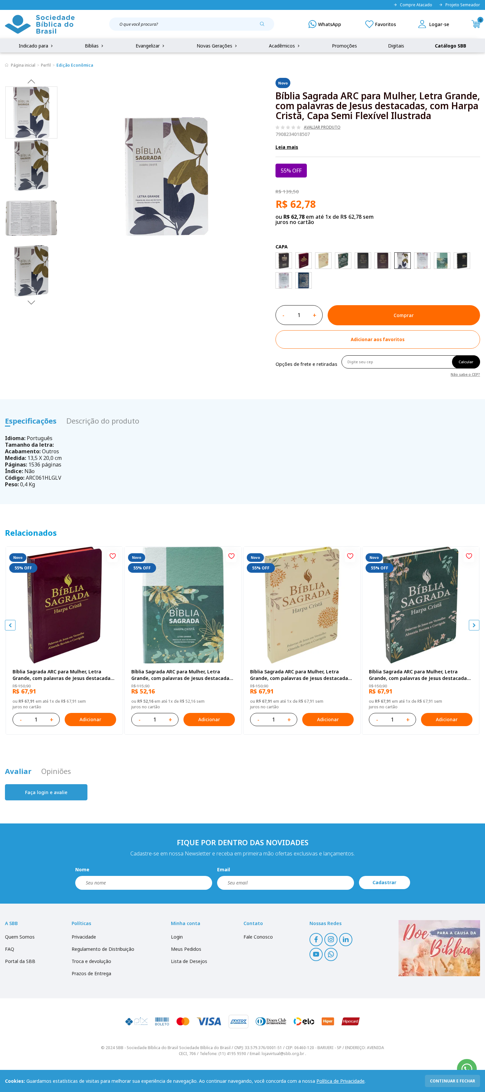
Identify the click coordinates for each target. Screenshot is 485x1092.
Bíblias (92, 46)
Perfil (46, 65)
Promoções (344, 46)
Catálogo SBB (450, 46)
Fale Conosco (258, 937)
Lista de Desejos (189, 961)
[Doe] (439, 948)
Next (31, 302)
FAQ (9, 949)
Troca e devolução (91, 961)
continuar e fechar (452, 1081)
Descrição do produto (102, 421)
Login (177, 937)
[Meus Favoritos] (380, 24)
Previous (31, 81)
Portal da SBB (20, 961)
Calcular (466, 361)
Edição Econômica (74, 65)
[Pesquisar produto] (264, 26)
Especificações (30, 421)
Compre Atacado (416, 5)
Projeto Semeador (462, 5)
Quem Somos (20, 937)
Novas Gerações (215, 46)
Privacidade (84, 937)
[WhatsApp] (324, 24)
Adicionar (90, 719)
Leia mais (286, 147)
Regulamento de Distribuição (103, 949)
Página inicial (23, 65)
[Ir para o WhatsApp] (467, 1069)
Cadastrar (384, 882)
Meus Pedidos (186, 949)
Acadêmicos (282, 46)
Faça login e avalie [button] (46, 792)
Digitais (396, 46)
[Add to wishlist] (112, 557)
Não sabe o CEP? (465, 374)
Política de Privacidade (340, 1081)
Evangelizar (148, 46)
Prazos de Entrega (91, 973)
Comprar (404, 315)
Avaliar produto (322, 127)
